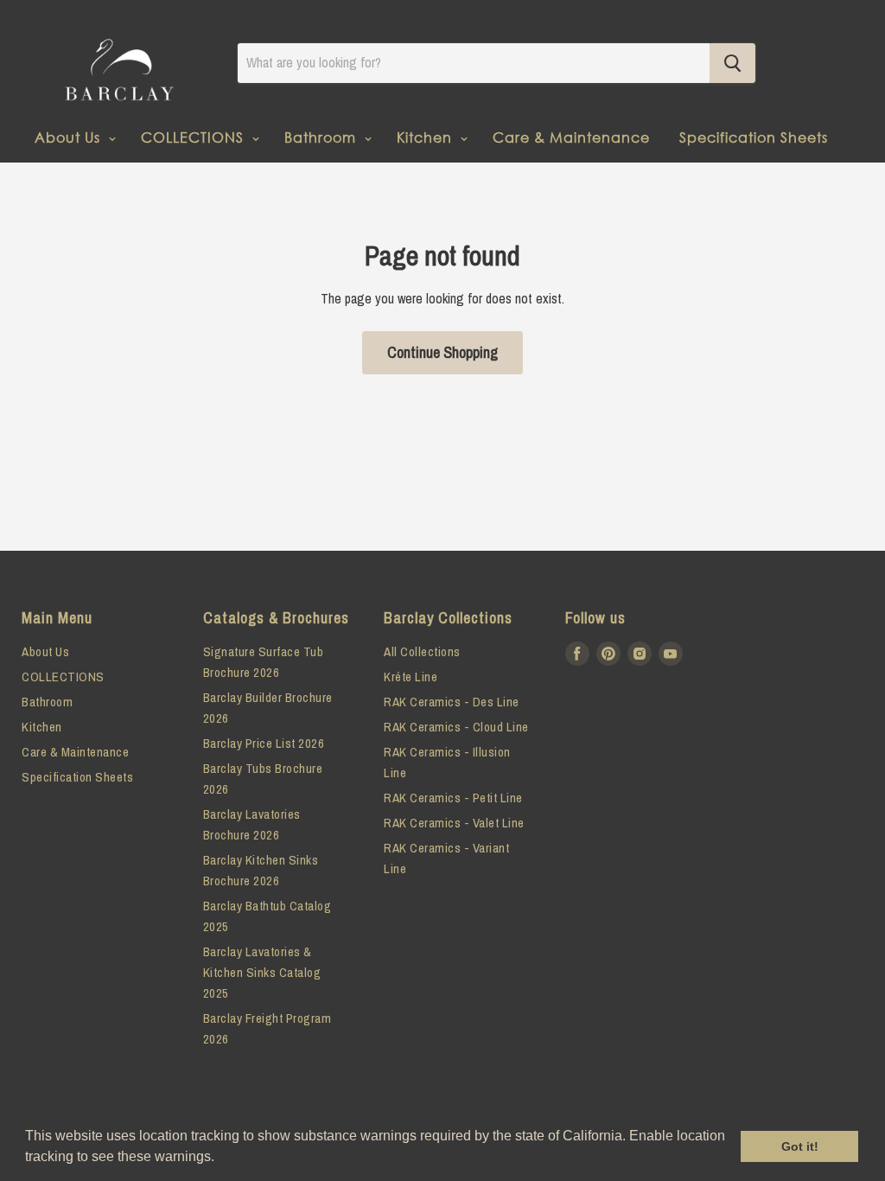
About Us (70, 137)
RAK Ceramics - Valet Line (454, 823)
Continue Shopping (442, 352)
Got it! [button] (799, 1146)
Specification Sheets (753, 137)
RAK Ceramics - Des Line (451, 702)
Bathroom (322, 137)
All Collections (422, 651)
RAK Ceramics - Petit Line (453, 797)
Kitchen (426, 137)
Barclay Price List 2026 (264, 743)
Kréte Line (410, 676)
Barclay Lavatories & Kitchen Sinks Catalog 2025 (262, 972)
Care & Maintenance (571, 137)
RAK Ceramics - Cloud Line (456, 727)
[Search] (732, 63)
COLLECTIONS (194, 137)
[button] (220, 1158)
